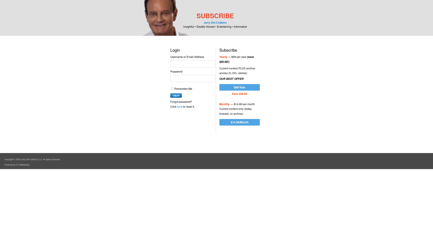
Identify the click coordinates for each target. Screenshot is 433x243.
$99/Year (239, 87)
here (180, 107)
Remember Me (183, 89)
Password (176, 71)
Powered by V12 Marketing (16, 164)
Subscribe (215, 15)
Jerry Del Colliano (215, 22)
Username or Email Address (187, 57)
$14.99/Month (239, 122)
